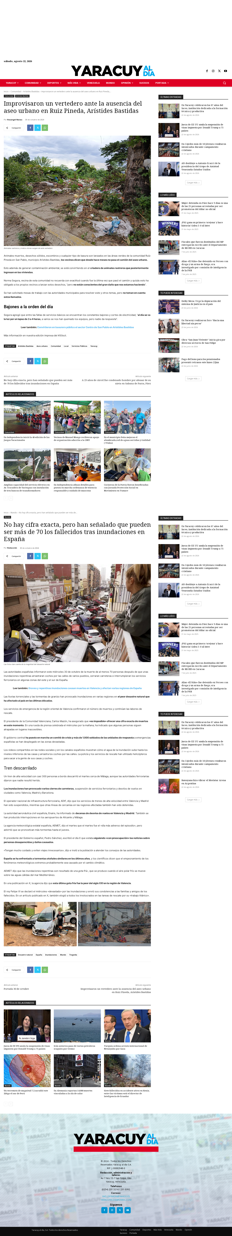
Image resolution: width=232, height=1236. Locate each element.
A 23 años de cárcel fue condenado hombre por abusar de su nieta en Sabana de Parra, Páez (116, 381)
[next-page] (11, 498)
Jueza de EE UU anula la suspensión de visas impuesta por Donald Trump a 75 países (202, 127)
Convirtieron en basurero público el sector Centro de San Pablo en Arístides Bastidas (85, 327)
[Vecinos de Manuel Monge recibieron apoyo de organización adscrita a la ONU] (77, 417)
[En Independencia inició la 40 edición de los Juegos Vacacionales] (27, 417)
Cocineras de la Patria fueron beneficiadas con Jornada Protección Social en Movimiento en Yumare (126, 487)
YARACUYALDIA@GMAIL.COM (116, 1199)
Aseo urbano (42, 346)
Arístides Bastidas (31, 91)
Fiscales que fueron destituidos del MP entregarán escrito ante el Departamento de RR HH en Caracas (204, 244)
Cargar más (192, 182)
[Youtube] (225, 71)
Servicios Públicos (79, 346)
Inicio (6, 91)
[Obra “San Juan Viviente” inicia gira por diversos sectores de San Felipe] (168, 345)
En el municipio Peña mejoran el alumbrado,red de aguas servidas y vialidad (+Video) (127, 440)
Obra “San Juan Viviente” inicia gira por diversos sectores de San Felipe (203, 341)
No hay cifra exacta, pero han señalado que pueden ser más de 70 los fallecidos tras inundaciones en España (38, 381)
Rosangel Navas (14, 119)
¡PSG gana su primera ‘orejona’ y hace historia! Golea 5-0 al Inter (202, 224)
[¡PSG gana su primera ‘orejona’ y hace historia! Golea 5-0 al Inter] (168, 228)
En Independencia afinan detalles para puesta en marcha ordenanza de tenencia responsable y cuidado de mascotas (75, 487)
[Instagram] (213, 71)
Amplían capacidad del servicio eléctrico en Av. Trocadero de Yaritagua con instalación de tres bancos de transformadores (27, 487)
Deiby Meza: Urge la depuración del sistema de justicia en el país (201, 303)
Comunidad (16, 91)
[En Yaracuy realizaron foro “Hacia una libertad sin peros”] (168, 326)
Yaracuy (93, 346)
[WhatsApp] (45, 128)
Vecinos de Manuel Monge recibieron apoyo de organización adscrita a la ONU (76, 438)
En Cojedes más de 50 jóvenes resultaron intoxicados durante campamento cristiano (203, 147)
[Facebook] (207, 71)
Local (66, 346)
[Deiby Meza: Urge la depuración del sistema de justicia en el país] (168, 307)
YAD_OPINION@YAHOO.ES (116, 1196)
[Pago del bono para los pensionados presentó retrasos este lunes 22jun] (168, 365)
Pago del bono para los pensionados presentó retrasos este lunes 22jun (200, 361)
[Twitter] (219, 71)
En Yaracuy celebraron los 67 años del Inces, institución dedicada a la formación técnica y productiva (204, 108)
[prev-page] (6, 498)
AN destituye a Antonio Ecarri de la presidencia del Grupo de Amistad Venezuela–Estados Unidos (200, 166)
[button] (224, 83)
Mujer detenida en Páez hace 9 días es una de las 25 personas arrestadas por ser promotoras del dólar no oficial (204, 206)
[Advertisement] (94, 22)
